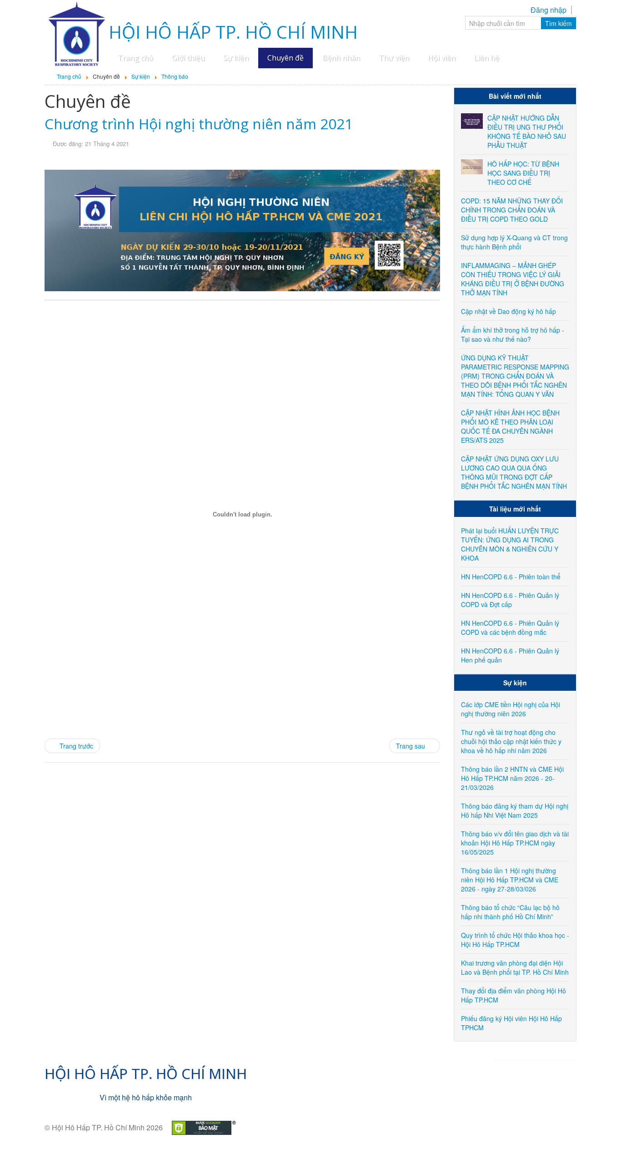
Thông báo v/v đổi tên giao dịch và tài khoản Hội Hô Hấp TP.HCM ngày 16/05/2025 (515, 842)
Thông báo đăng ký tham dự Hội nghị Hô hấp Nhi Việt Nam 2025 (514, 810)
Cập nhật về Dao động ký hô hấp (508, 311)
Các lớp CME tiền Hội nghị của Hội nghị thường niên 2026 (510, 709)
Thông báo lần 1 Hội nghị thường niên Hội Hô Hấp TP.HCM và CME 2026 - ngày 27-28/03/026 (509, 879)
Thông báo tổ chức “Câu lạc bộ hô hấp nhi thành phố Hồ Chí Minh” (510, 912)
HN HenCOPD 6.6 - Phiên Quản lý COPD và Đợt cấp (510, 600)
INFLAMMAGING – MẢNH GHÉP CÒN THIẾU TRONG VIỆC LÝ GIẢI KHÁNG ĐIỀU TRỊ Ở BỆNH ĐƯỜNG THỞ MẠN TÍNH (512, 279)
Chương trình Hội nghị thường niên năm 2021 (199, 123)
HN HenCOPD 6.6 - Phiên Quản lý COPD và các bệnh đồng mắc (510, 627)
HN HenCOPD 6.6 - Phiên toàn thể (511, 576)
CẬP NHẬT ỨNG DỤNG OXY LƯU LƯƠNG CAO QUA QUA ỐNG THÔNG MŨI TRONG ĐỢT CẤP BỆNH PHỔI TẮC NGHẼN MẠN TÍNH (514, 472)
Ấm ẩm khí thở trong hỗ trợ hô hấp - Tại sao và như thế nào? (512, 334)
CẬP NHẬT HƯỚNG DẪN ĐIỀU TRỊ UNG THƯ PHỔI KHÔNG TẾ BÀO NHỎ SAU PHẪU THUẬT (526, 131)
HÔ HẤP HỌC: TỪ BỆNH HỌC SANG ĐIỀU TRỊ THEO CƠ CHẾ (523, 173)
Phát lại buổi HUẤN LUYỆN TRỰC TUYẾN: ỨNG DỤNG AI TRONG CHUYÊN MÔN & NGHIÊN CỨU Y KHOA (510, 544)
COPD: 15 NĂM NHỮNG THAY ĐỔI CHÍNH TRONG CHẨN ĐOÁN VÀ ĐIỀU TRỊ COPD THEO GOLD (512, 209)
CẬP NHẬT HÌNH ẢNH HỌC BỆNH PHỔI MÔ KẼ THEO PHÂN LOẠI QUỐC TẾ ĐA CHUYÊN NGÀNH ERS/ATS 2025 (510, 426)
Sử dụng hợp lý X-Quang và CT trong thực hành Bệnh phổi (514, 242)
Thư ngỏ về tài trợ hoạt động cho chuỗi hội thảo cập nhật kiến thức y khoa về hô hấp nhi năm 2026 (511, 741)
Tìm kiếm (558, 23)
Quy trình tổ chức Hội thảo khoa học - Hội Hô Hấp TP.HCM (515, 940)
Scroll (598, 1126)
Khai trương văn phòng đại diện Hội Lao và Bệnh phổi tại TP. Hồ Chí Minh (515, 967)
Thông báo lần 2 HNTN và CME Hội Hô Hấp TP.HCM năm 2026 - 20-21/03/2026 (512, 778)
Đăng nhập (548, 10)
